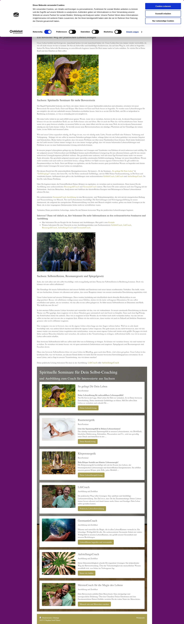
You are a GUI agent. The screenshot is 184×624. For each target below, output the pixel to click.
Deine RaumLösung (88, 441)
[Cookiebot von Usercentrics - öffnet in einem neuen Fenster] (16, 32)
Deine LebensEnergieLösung (91, 475)
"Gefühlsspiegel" (43, 173)
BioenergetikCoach (71, 186)
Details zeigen (132, 32)
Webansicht (140, 617)
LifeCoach (119, 176)
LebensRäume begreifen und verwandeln (96, 542)
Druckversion (47, 617)
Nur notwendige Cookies (163, 21)
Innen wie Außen (86, 573)
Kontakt (111, 222)
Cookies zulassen (163, 6)
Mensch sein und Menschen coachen (94, 604)
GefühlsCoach (108, 176)
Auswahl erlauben (163, 14)
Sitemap (56, 617)
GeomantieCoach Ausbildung (64, 197)
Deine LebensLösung (88, 408)
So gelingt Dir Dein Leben (122, 171)
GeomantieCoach (90, 186)
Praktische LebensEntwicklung (92, 508)
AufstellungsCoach (134, 176)
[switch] (72, 32)
